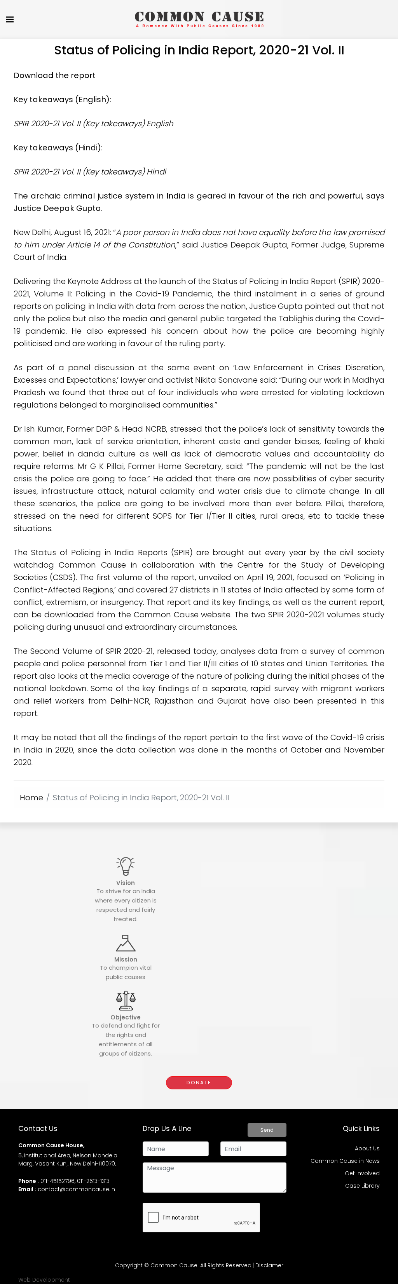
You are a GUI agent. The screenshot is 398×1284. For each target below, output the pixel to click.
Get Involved (362, 1173)
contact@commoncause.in (76, 1189)
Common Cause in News (345, 1161)
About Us (367, 1148)
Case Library (362, 1186)
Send (267, 1130)
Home (31, 797)
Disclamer (269, 1265)
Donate (199, 1082)
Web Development (44, 1280)
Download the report (55, 75)
